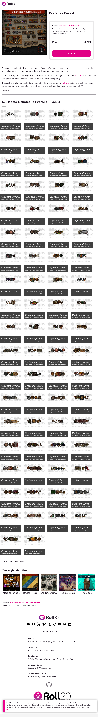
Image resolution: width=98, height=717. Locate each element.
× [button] (95, 703)
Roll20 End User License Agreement (26, 602)
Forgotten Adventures (69, 25)
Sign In (71, 53)
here (8, 709)
